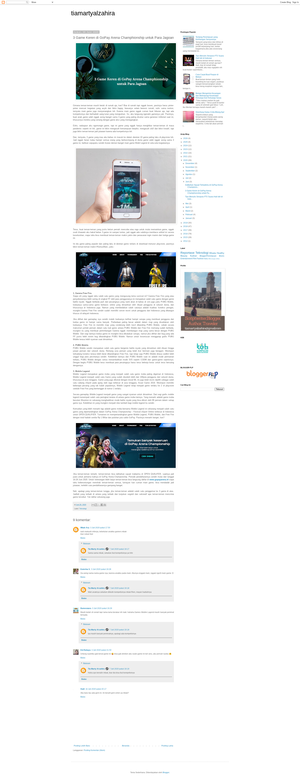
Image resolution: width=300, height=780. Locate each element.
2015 (185, 237)
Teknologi (82, 509)
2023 (185, 149)
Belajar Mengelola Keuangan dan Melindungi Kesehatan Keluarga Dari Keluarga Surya (208, 95)
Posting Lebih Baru (82, 746)
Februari (189, 214)
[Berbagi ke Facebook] (101, 504)
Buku (206, 259)
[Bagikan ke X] (98, 504)
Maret (188, 211)
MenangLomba (214, 259)
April (187, 207)
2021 (185, 156)
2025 (185, 142)
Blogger (166, 772)
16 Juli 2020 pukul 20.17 (95, 689)
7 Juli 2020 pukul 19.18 (119, 588)
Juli (187, 178)
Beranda (125, 746)
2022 (185, 153)
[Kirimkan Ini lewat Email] (93, 504)
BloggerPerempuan (208, 256)
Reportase (187, 252)
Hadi (82, 689)
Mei (187, 203)
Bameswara (85, 608)
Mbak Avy (84, 528)
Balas (82, 538)
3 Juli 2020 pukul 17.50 (100, 528)
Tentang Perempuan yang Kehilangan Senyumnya (207, 38)
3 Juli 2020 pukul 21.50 (101, 650)
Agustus (189, 174)
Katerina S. (85, 569)
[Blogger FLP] (202, 378)
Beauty (183, 256)
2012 (185, 241)
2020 (185, 160)
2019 (185, 223)
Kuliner (193, 256)
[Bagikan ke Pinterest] (104, 504)
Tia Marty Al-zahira (96, 549)
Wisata (212, 253)
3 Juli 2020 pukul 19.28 (101, 569)
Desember (190, 163)
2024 (185, 145)
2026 (185, 138)
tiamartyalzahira (93, 13)
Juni (187, 182)
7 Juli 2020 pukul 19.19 (119, 669)
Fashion (200, 258)
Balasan (86, 544)
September (190, 171)
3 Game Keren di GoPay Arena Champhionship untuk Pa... (198, 192)
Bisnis (221, 256)
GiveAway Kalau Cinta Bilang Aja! (210, 112)
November (190, 167)
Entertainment (186, 258)
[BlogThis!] (96, 504)
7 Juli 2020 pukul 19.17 (119, 549)
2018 (185, 226)
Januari (188, 218)
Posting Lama (167, 746)
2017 (185, 230)
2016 (185, 234)
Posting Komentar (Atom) (94, 750)
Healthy (220, 253)
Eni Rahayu (85, 650)
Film (194, 258)
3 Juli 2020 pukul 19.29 (102, 608)
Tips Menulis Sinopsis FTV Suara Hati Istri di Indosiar (210, 57)
